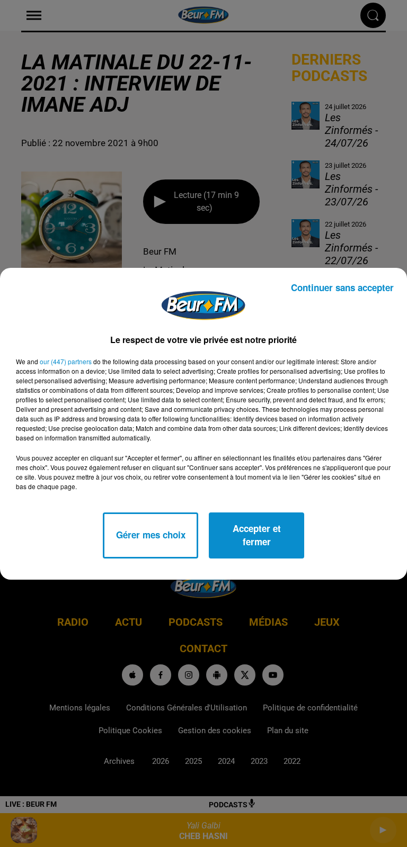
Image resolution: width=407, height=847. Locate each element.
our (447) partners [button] (66, 361)
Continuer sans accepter (342, 287)
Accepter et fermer (257, 535)
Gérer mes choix (150, 534)
